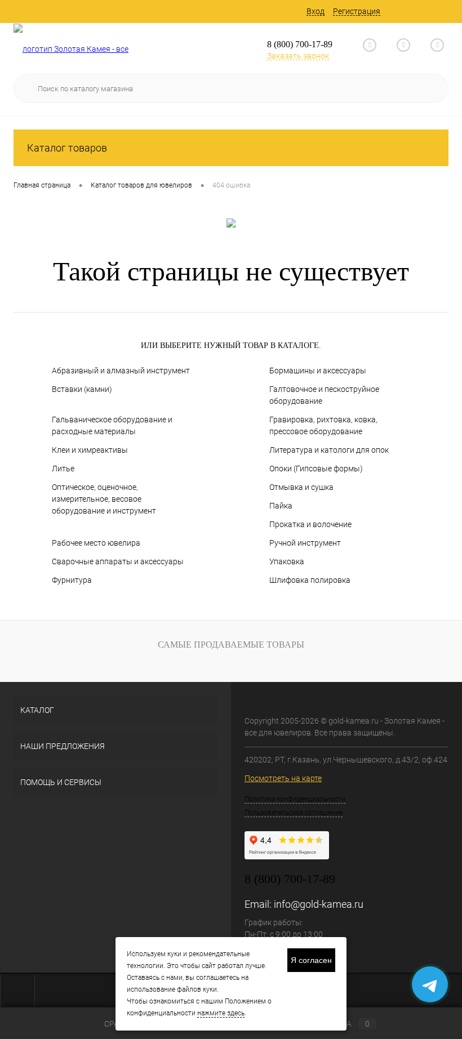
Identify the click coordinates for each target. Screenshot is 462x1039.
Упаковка (286, 561)
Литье (63, 468)
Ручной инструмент (305, 542)
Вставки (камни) (82, 389)
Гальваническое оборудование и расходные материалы (112, 425)
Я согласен (311, 960)
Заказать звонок (298, 55)
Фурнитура (72, 580)
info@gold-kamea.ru (318, 904)
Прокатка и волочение (310, 524)
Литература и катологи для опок (329, 449)
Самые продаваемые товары (231, 644)
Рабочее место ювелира (96, 542)
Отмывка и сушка (301, 487)
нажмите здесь (221, 1013)
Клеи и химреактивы (90, 449)
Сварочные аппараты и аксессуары (118, 561)
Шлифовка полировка (309, 580)
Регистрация (356, 11)
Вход (315, 11)
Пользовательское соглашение (294, 813)
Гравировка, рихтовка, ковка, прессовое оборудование (323, 425)
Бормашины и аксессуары (317, 370)
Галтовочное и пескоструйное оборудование (324, 395)
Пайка (280, 505)
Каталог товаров (67, 148)
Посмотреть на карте (283, 778)
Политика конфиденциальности (295, 799)
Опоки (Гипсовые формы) (316, 468)
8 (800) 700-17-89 (299, 44)
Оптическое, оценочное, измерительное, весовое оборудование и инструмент (104, 499)
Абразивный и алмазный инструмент (121, 370)
